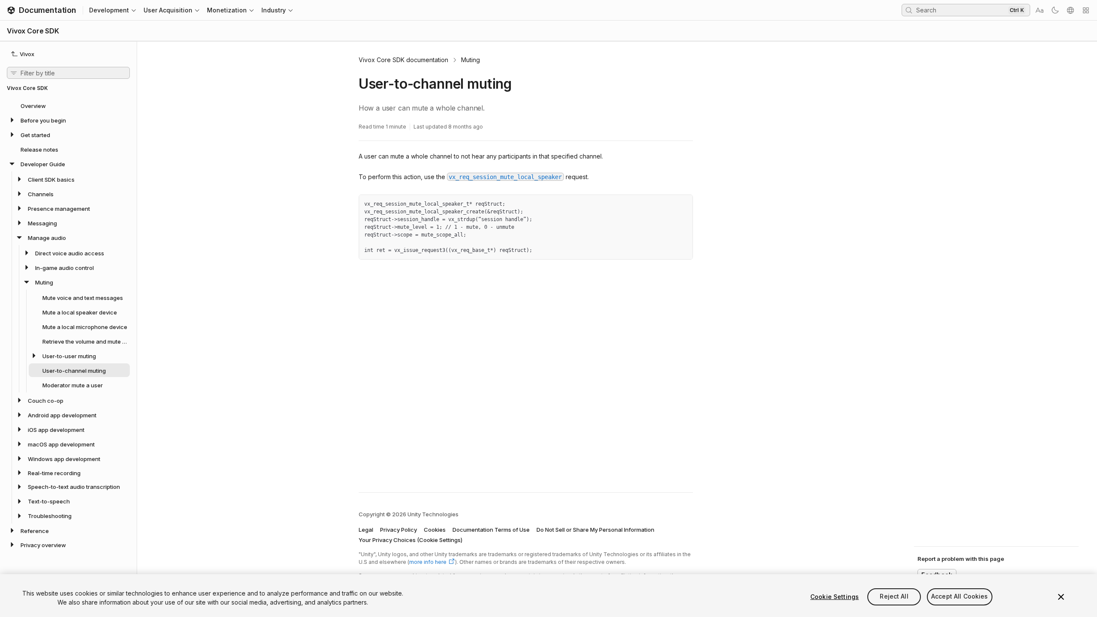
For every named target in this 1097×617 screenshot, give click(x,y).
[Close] (1061, 596)
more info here (428, 562)
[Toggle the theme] (1055, 10)
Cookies (435, 529)
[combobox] (961, 10)
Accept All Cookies (959, 596)
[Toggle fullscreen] (683, 204)
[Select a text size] (1040, 10)
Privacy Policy (398, 529)
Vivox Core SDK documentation (403, 59)
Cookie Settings (834, 596)
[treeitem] (68, 105)
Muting (470, 59)
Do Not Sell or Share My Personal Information (595, 529)
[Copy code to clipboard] (668, 204)
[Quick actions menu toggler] (1086, 10)
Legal (366, 529)
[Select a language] (1070, 10)
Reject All (894, 596)
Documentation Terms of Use (491, 529)
